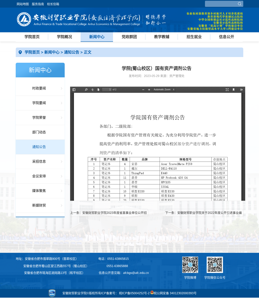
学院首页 (32, 37)
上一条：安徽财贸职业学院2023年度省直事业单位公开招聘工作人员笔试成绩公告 (108, 214)
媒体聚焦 (39, 191)
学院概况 (64, 37)
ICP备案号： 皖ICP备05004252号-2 (125, 293)
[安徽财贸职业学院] (91, 29)
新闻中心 (96, 37)
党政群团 (129, 37)
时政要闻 (39, 88)
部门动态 (39, 132)
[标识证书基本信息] (36, 297)
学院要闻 (39, 103)
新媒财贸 (39, 205)
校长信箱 (53, 4)
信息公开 (226, 37)
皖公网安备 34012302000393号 (175, 293)
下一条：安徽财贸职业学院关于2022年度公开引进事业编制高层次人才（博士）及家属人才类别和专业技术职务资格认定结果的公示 (203, 214)
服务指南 (38, 4)
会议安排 (39, 176)
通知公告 (72, 52)
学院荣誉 (39, 118)
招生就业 (194, 37)
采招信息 (39, 161)
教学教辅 (161, 37)
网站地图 (23, 4)
